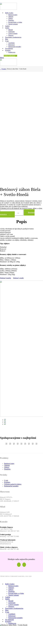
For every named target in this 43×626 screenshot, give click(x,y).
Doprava (10, 35)
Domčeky (11, 20)
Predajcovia (11, 52)
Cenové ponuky (13, 33)
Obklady (10, 16)
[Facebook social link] (1, 1)
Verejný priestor (13, 24)
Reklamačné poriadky (14, 46)
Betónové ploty (12, 15)
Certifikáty (11, 43)
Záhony (10, 18)
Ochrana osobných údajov (13, 484)
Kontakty (7, 482)
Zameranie (11, 31)
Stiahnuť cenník (18, 278)
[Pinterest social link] (6, 1)
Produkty (4, 69)
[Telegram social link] (11, 1)
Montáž (10, 30)
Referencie (11, 45)
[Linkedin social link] (8, 1)
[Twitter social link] (3, 1)
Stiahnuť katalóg (5, 278)
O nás (6, 480)
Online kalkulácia (9, 56)
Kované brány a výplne (15, 22)
